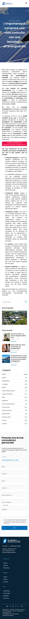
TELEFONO (4, 488)
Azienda (5, 563)
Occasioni (5, 581)
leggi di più (14, 341)
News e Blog (6, 568)
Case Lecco (6, 598)
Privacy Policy (6, 593)
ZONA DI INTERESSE (6, 502)
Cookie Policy (6, 591)
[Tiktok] (13, 606)
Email (3, 481)
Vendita (5, 577)
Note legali (5, 595)
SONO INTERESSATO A (7, 495)
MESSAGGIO (4, 509)
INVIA (14, 528)
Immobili (5, 565)
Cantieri (5, 579)
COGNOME (4, 473)
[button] (26, 3)
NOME (3, 466)
